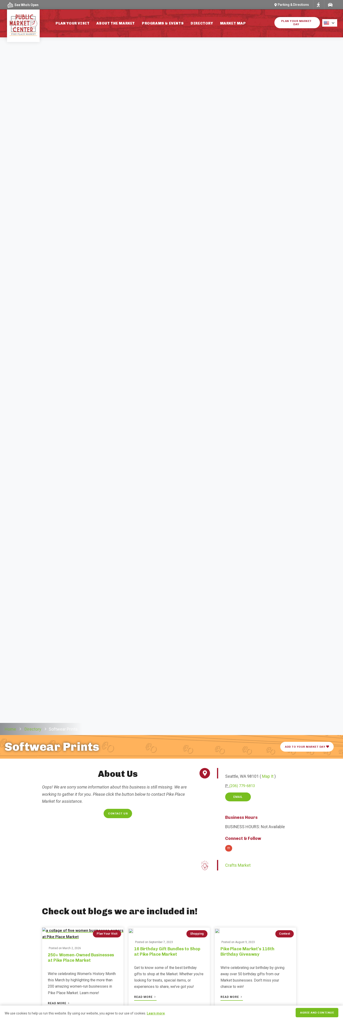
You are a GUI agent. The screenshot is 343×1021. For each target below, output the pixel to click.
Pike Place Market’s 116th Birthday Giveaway (247, 951)
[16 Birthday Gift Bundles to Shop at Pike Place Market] (131, 931)
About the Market (115, 23)
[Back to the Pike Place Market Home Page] (23, 25)
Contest (284, 933)
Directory (202, 23)
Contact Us (118, 813)
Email (238, 797)
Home (10, 729)
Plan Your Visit (72, 23)
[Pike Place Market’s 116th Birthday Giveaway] (217, 931)
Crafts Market (238, 865)
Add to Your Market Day (305, 746)
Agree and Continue (317, 1012)
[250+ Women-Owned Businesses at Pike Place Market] (82, 934)
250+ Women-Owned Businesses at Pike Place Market (81, 957)
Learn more (156, 1013)
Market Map (233, 23)
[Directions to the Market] (318, 5)
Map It (267, 776)
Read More (57, 1003)
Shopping (197, 933)
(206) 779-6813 (242, 786)
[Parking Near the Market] (330, 5)
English (331, 23)
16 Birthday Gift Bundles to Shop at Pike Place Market (167, 951)
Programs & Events (163, 23)
